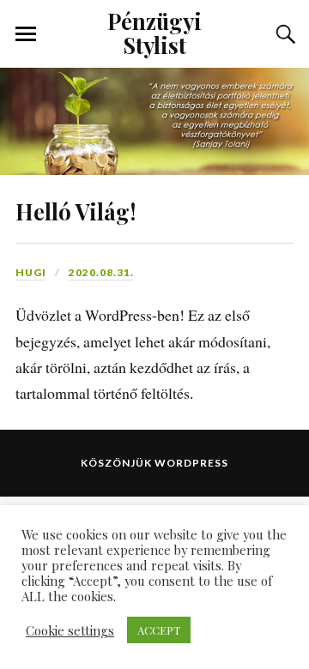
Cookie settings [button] (70, 630)
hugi (30, 272)
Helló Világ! (75, 211)
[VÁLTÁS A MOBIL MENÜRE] (25, 34)
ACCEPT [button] (158, 630)
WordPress (191, 462)
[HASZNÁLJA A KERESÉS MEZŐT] (283, 34)
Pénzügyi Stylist (154, 32)
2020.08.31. (101, 272)
